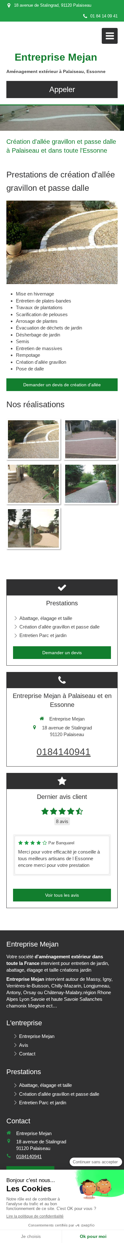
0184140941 (64, 752)
